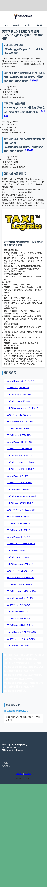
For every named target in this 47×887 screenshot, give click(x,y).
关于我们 (28, 25)
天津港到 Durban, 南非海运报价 (18, 618)
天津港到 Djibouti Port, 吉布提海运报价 (21, 639)
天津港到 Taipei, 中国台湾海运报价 (19, 584)
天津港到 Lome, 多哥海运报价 (18, 612)
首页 (6, 25)
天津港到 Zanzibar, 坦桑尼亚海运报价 (20, 469)
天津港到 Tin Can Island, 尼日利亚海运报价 (22, 408)
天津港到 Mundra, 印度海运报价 (18, 530)
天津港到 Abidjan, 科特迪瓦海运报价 (20, 605)
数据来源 (34, 80)
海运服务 (16, 25)
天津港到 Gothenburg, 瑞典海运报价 (20, 564)
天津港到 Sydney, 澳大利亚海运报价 (20, 503)
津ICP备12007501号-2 (23, 778)
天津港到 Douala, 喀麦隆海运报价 (19, 394)
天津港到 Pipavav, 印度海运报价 (18, 537)
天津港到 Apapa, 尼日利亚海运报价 (19, 442)
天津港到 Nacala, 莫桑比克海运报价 (20, 422)
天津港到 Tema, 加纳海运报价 (18, 551)
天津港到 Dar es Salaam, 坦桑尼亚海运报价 (22, 496)
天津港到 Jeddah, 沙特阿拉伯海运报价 (21, 510)
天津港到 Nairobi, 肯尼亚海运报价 (19, 435)
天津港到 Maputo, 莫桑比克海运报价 (20, 625)
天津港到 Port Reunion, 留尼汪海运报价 (21, 462)
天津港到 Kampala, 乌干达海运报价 (20, 489)
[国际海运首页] (23, 20)
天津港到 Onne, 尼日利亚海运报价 (19, 449)
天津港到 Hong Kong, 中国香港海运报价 (21, 591)
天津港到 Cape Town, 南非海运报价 (20, 455)
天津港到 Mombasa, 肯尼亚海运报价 (20, 598)
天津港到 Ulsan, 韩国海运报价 (18, 388)
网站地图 (27, 774)
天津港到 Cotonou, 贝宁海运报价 (19, 401)
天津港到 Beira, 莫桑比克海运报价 (19, 428)
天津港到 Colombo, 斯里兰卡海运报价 (20, 578)
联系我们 (39, 25)
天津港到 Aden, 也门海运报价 (17, 476)
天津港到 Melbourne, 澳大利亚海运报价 (21, 544)
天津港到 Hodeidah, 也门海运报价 (19, 557)
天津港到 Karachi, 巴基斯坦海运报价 (20, 571)
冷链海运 (5, 763)
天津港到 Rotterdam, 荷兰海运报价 (19, 523)
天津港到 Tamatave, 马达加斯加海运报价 (21, 632)
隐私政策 (19, 774)
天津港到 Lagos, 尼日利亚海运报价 (19, 415)
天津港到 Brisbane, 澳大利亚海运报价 (20, 381)
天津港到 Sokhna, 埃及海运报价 (18, 646)
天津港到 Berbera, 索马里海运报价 (19, 483)
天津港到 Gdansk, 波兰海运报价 (18, 517)
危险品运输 (6, 766)
